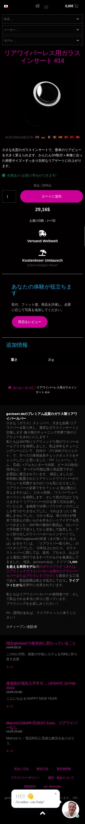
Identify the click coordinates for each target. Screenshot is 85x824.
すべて (29, 387)
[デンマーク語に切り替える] (78, 137)
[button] (46, 6)
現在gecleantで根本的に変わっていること (41, 643)
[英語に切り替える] (37, 137)
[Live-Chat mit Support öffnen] (70, 809)
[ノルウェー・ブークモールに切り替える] (66, 137)
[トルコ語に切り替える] (72, 137)
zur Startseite (52, 786)
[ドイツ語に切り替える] (43, 137)
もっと (10, 666)
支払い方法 (21, 769)
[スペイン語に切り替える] (60, 137)
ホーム (17, 387)
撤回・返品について (61, 777)
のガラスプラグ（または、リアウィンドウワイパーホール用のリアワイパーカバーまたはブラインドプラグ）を (42, 571)
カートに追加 (51, 196)
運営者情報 (64, 769)
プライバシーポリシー (25, 777)
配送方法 (42, 769)
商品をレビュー (29, 322)
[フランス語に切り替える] (49, 137)
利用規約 (29, 786)
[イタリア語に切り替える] (55, 137)
